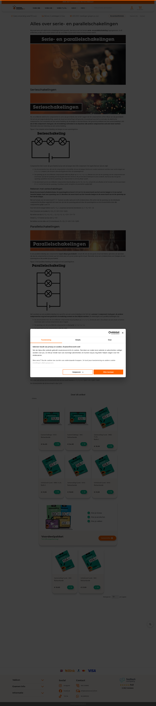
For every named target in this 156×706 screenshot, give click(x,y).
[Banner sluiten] (122, 333)
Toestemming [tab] (46, 340)
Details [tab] (78, 340)
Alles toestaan (108, 372)
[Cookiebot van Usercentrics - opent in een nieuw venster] (110, 332)
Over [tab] (110, 340)
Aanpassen (76, 372)
